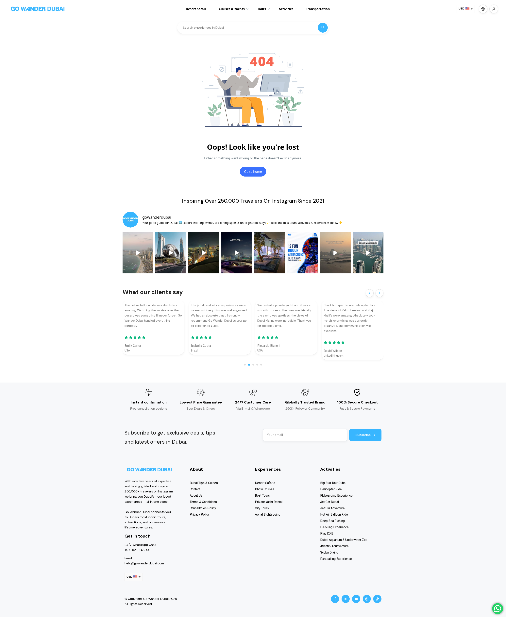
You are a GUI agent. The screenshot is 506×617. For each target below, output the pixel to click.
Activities (286, 9)
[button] (483, 9)
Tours (261, 9)
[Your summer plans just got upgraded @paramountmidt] (269, 252)
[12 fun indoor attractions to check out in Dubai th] (302, 252)
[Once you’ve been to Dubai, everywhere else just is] (138, 252)
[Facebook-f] (335, 599)
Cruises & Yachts (232, 9)
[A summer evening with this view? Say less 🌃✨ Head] (236, 252)
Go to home (253, 171)
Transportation (318, 9)
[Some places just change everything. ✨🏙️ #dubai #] (335, 252)
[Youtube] (356, 599)
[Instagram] (346, 599)
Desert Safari (196, 9)
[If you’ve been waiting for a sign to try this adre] (368, 252)
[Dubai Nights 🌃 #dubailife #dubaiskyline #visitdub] (203, 252)
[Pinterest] (367, 599)
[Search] (323, 28)
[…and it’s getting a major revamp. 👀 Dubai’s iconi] (170, 252)
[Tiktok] (377, 599)
